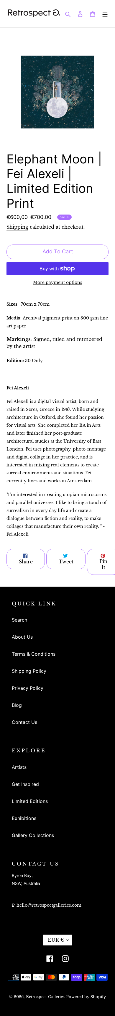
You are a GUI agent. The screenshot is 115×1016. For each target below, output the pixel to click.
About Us (22, 637)
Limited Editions (30, 801)
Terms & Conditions (33, 654)
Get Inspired (25, 784)
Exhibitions (24, 818)
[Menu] (105, 13)
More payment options (57, 282)
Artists (19, 767)
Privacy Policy (27, 688)
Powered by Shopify (86, 997)
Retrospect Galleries (45, 997)
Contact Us (24, 722)
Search (19, 620)
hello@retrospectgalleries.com (49, 905)
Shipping (17, 227)
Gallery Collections (33, 835)
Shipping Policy (29, 671)
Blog (17, 705)
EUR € (56, 940)
